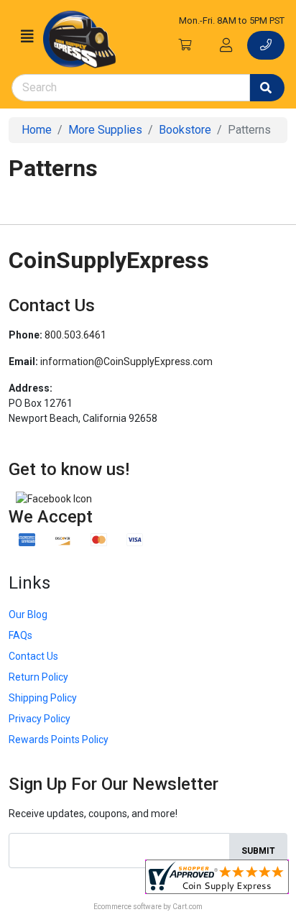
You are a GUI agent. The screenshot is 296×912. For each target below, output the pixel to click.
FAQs (20, 635)
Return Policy (38, 677)
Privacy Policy (39, 718)
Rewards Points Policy (58, 739)
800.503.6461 (75, 335)
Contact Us (33, 656)
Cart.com (187, 907)
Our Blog (28, 614)
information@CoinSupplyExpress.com (126, 361)
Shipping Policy (43, 698)
